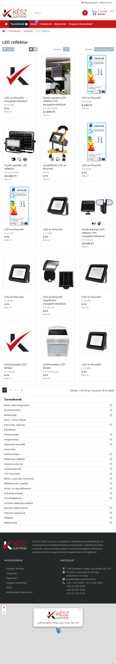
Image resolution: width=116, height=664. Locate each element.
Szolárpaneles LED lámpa (15, 366)
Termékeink (14, 30)
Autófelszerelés (12, 409)
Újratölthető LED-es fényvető (54, 167)
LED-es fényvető (91, 97)
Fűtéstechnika (11, 434)
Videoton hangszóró (14, 512)
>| (22, 389)
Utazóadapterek (13, 498)
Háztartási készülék (14, 444)
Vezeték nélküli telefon (16, 507)
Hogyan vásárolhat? (16, 582)
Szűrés (9, 49)
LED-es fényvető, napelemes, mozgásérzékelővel (54, 300)
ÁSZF (9, 587)
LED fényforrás (12, 473)
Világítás (28, 30)
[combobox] (66, 49)
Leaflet (114, 663)
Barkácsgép (10, 414)
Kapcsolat (11, 578)
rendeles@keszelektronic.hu (81, 579)
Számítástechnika (13, 493)
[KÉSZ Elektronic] (14, 13)
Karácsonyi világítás (14, 458)
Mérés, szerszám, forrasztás (19, 478)
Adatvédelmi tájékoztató (19, 592)
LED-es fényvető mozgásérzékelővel (15, 99)
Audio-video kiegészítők (16, 405)
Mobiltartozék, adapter (16, 483)
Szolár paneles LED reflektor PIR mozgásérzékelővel (54, 101)
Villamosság (10, 522)
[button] (19, 24)
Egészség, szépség (14, 424)
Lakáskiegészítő (12, 468)
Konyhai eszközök (13, 463)
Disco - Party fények (15, 419)
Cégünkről (11, 573)
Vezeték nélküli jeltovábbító (18, 503)
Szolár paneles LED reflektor (15, 167)
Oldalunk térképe (15, 568)
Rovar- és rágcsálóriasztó (17, 488)
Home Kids (10, 449)
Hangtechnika (11, 439)
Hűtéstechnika (11, 454)
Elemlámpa (10, 429)
